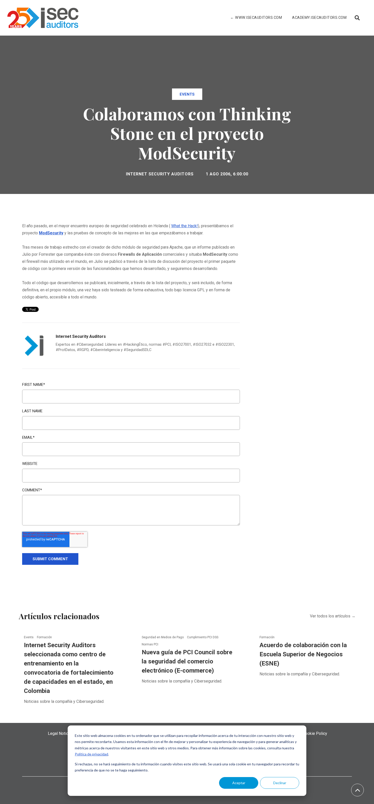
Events (187, 94)
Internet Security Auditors (160, 174)
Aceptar (238, 783)
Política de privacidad (91, 754)
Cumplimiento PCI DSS (202, 637)
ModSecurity (51, 233)
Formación (44, 637)
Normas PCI (150, 644)
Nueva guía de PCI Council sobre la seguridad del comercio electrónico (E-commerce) (187, 661)
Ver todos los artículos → (332, 616)
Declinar (279, 783)
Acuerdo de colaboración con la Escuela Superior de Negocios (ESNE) (303, 654)
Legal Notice (59, 733)
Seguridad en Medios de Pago (163, 637)
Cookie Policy (315, 733)
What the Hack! (184, 225)
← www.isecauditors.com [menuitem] (256, 18)
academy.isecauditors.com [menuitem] (319, 18)
